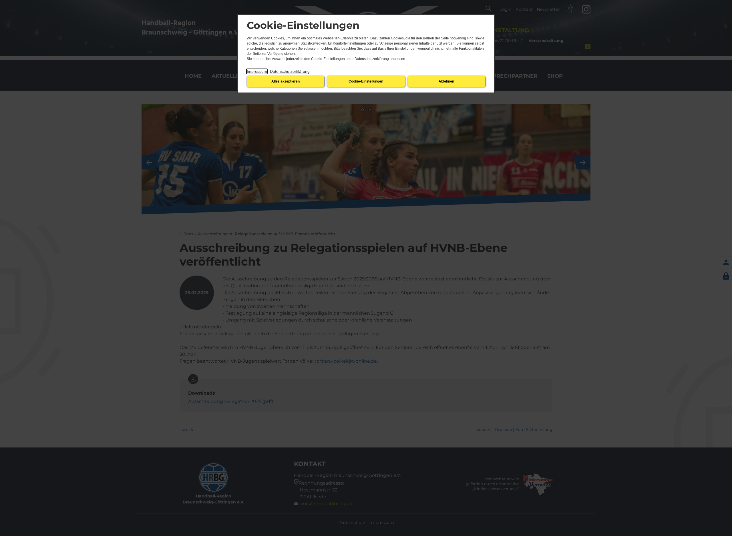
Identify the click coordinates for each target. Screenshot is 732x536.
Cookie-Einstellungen (366, 81)
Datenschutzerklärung (290, 71)
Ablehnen (446, 81)
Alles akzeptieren (285, 81)
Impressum (257, 71)
